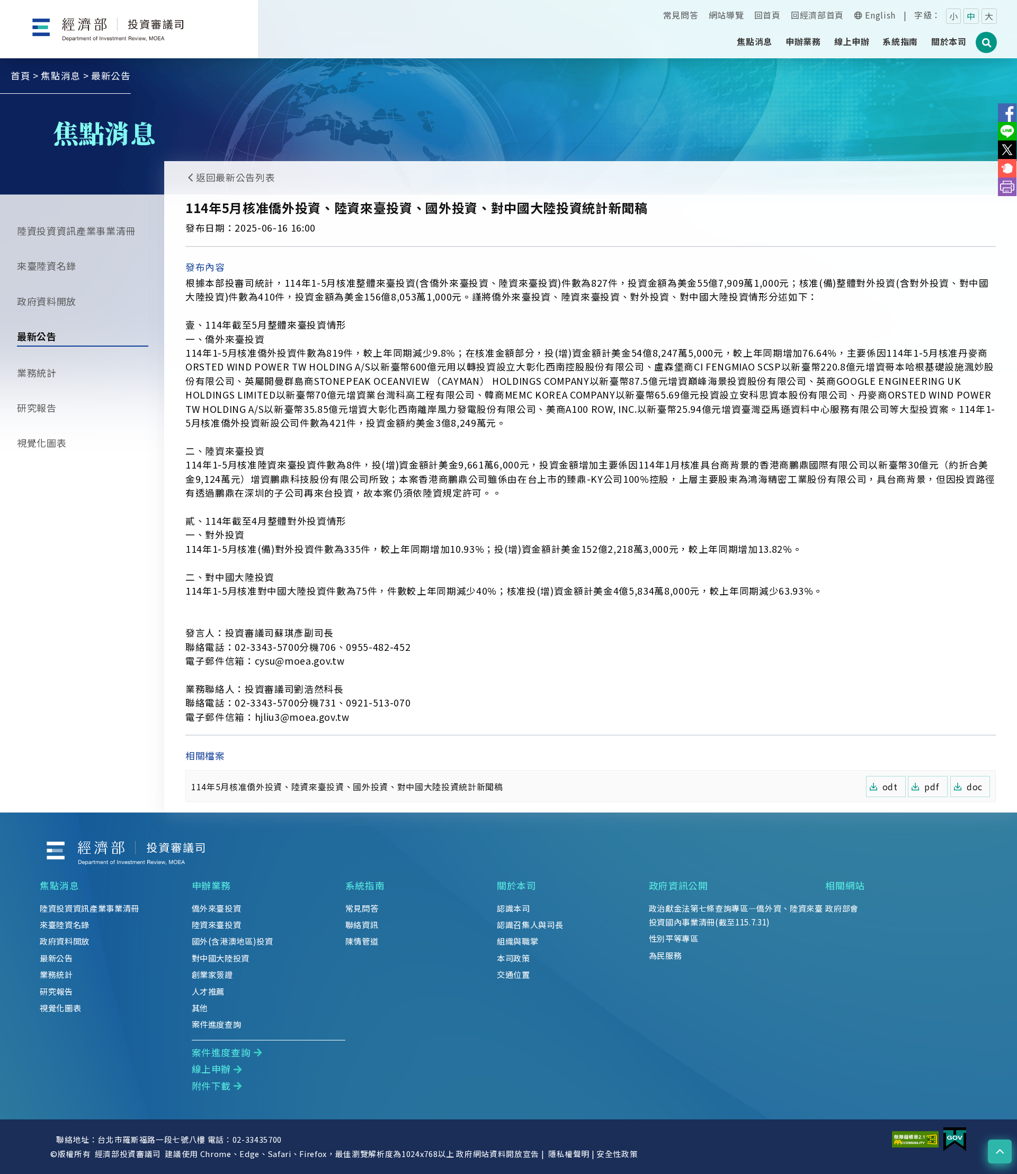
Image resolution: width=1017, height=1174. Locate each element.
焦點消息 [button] (754, 41)
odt (890, 786)
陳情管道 (362, 941)
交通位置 (513, 974)
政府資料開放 (46, 301)
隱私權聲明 (569, 1153)
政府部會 (842, 908)
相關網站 (845, 885)
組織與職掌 (517, 941)
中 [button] (971, 16)
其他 (200, 1007)
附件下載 (211, 1085)
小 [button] (953, 16)
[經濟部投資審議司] (129, 20)
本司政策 (513, 958)
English (880, 14)
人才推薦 (208, 991)
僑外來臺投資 (217, 908)
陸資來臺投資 (217, 924)
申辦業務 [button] (803, 41)
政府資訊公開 (678, 885)
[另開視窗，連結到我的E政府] (954, 1138)
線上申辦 (211, 1068)
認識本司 (513, 908)
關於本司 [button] (949, 41)
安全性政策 (617, 1153)
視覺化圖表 (41, 442)
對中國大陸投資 (221, 958)
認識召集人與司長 (530, 924)
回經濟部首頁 (817, 14)
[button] (1000, 1151)
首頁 (20, 75)
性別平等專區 (674, 938)
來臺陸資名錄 (46, 265)
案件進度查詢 (217, 1024)
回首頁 (767, 14)
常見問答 (681, 14)
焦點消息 (61, 75)
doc (975, 786)
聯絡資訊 (362, 924)
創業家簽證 (212, 974)
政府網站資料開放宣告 (497, 1153)
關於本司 (517, 885)
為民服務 (665, 955)
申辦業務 (211, 885)
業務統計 (37, 372)
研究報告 (37, 407)
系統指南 (365, 885)
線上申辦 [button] (852, 41)
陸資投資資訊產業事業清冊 (76, 230)
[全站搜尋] (987, 48)
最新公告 (37, 336)
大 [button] (989, 16)
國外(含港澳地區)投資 (232, 941)
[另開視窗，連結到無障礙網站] (915, 1138)
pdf (931, 786)
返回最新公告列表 (235, 177)
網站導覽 (726, 14)
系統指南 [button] (900, 41)
